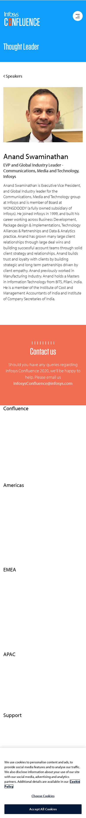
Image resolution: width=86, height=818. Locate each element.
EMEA (7, 453)
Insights (9, 437)
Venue (8, 530)
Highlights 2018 (14, 445)
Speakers (13, 76)
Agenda (9, 506)
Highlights (11, 491)
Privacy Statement (16, 728)
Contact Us (11, 477)
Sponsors (10, 538)
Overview (10, 422)
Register (9, 646)
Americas (10, 469)
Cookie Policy (13, 736)
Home (7, 414)
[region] (43, 783)
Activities (10, 522)
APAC (7, 461)
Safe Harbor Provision (19, 744)
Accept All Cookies (43, 809)
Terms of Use (12, 721)
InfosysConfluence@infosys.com (43, 383)
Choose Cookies (43, 796)
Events (8, 430)
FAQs (7, 554)
